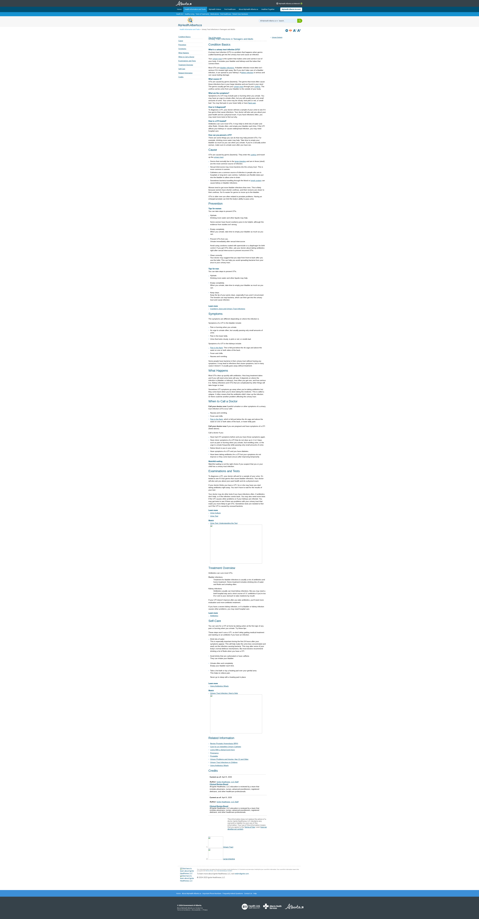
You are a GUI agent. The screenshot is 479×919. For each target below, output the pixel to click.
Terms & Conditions (183, 910)
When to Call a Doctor (186, 57)
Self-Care (181, 69)
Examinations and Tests (187, 61)
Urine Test (214, 516)
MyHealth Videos (215, 9)
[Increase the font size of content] (299, 30)
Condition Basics (184, 37)
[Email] (287, 30)
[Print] (290, 30)
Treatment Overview (185, 65)
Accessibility (196, 910)
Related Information (185, 73)
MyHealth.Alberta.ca (190, 22)
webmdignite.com (242, 874)
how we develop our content (224, 870)
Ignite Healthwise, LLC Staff (228, 802)
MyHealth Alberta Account (291, 9)
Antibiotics (214, 616)
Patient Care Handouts (240, 14)
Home (179, 9)
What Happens (183, 53)
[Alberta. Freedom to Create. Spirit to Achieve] (292, 908)
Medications (214, 14)
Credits (180, 77)
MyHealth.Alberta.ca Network (289, 3)
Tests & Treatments (202, 14)
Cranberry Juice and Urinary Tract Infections (227, 309)
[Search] (299, 21)
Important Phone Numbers (211, 893)
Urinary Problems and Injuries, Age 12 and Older (229, 759)
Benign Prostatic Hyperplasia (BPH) (224, 743)
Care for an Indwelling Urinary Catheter (225, 747)
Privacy (205, 910)
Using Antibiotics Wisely (219, 686)
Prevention (182, 45)
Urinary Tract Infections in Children (224, 762)
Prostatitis (214, 756)
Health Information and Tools (195, 9)
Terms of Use (249, 827)
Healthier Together (267, 9)
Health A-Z (179, 14)
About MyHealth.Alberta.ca (248, 9)
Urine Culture (215, 513)
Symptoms (182, 49)
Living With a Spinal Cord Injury (222, 750)
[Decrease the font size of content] (295, 30)
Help (255, 893)
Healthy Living (189, 14)
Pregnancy (214, 753)
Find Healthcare (230, 9)
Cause (180, 41)
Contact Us (248, 893)
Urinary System (277, 37)
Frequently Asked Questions (233, 893)
